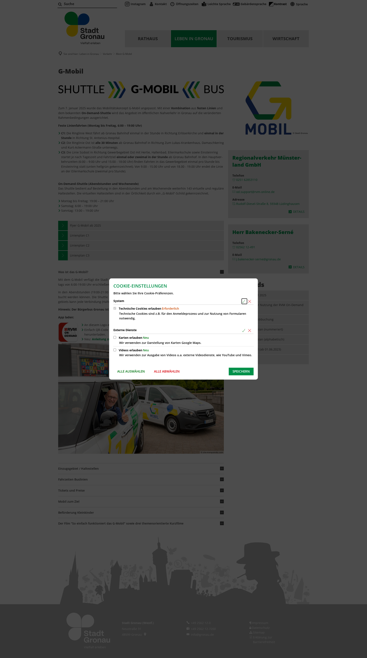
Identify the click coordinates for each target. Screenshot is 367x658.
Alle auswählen (131, 371)
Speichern (241, 371)
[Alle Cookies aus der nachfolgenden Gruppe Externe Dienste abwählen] (250, 330)
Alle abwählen (167, 371)
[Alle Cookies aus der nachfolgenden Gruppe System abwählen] (250, 301)
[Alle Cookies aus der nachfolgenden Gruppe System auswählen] (244, 301)
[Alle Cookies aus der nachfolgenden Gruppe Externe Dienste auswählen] (244, 330)
